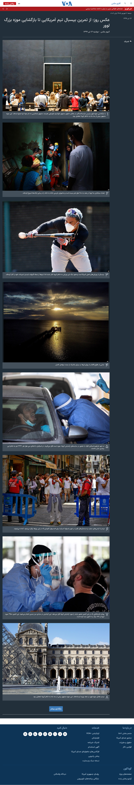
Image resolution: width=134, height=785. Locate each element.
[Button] (128, 42)
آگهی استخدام (93, 747)
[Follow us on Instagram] (45, 734)
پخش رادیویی (93, 756)
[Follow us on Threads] (40, 734)
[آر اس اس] (35, 734)
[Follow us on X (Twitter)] (55, 734)
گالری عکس (115, 3)
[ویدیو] (19, 3)
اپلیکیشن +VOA (92, 733)
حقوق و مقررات (125, 742)
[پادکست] (30, 734)
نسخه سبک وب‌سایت (90, 760)
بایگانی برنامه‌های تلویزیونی (88, 778)
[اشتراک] (25, 734)
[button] (7, 9)
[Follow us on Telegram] (60, 734)
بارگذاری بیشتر (56, 708)
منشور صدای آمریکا (123, 738)
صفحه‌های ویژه (125, 774)
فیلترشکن (95, 738)
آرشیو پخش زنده (124, 778)
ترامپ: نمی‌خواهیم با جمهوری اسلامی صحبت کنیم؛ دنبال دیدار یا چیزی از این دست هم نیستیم (90, 9)
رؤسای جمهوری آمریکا (90, 774)
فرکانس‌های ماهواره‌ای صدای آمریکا (85, 751)
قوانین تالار (127, 747)
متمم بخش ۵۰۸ (124, 733)
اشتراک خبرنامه (93, 742)
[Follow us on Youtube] (50, 734)
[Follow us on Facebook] (65, 734)
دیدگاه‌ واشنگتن (60, 774)
